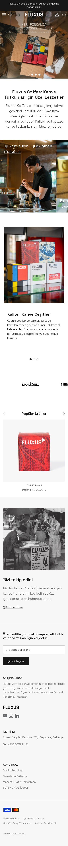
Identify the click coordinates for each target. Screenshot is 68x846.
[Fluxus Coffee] (34, 14)
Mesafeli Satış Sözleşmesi (19, 782)
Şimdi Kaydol (16, 661)
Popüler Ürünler (34, 413)
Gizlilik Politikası (13, 770)
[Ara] (12, 15)
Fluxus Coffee (16, 833)
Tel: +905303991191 (15, 744)
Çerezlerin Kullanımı (15, 776)
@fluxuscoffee (13, 607)
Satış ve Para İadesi (15, 787)
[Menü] (4, 15)
